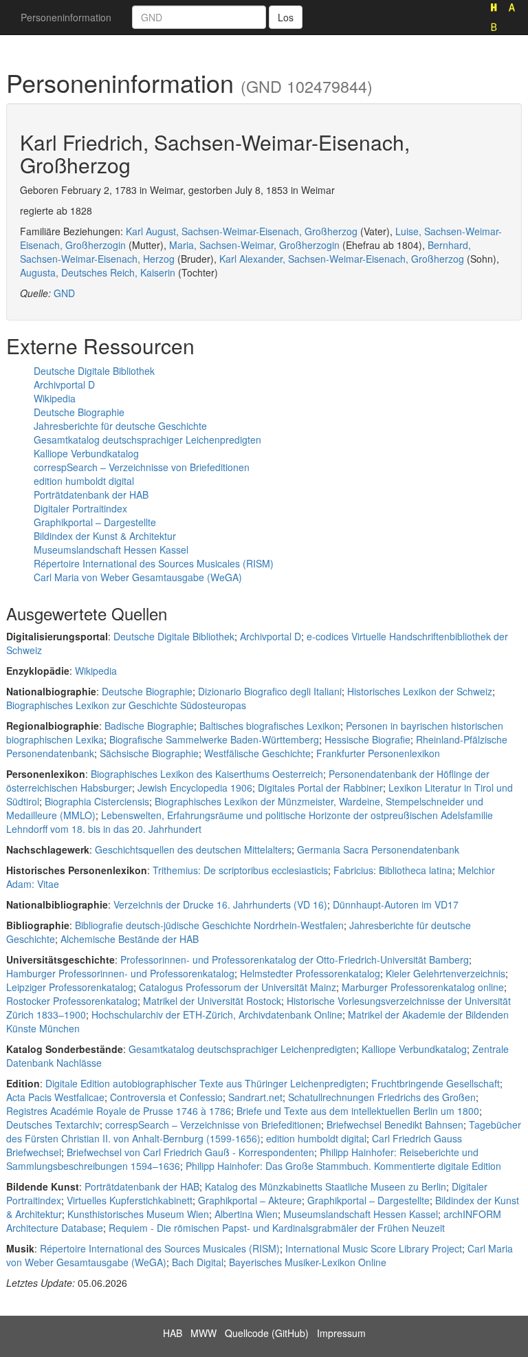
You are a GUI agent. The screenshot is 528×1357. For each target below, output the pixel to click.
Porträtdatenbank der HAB (91, 494)
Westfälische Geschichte (257, 753)
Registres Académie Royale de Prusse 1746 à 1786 (118, 1111)
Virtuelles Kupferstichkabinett (129, 1200)
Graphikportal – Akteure (250, 1200)
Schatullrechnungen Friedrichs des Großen (382, 1097)
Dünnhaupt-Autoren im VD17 (396, 904)
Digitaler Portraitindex (80, 508)
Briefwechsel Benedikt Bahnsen (395, 1124)
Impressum (341, 1333)
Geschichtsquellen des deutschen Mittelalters (193, 849)
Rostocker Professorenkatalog (72, 1001)
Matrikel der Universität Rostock (212, 1001)
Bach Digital (197, 1262)
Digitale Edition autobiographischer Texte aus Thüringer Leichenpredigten (205, 1083)
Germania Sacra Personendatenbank (378, 849)
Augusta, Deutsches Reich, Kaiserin (97, 272)
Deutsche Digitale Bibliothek (94, 371)
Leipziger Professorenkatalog (69, 987)
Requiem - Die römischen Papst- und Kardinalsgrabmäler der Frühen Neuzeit (277, 1228)
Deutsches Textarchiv (53, 1124)
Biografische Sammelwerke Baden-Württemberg (214, 739)
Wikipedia (55, 398)
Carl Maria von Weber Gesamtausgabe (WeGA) (138, 577)
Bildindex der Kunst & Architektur (105, 536)
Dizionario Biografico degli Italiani (270, 691)
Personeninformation (66, 17)
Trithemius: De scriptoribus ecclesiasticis (240, 870)
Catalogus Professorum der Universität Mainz (237, 987)
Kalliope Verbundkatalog (86, 453)
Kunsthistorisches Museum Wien (138, 1214)
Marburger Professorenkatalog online (423, 987)
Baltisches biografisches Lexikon (269, 725)
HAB (172, 1333)
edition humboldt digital (84, 481)
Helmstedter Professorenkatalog (310, 973)
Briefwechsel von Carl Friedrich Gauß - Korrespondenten (190, 1152)
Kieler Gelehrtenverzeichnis (445, 973)
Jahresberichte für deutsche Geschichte (120, 426)
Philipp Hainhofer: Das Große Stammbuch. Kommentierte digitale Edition (343, 1166)
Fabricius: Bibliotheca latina (392, 870)
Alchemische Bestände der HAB (129, 939)
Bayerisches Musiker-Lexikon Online (307, 1262)
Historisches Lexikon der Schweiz (419, 691)
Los (286, 17)
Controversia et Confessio (166, 1097)
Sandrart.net (255, 1097)
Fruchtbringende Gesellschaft (435, 1083)
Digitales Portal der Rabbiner (320, 787)
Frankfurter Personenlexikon (378, 753)
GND (64, 293)
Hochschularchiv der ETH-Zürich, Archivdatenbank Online (216, 1014)
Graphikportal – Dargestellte (95, 522)
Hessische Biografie (367, 739)
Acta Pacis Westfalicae (55, 1097)
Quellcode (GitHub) (267, 1333)
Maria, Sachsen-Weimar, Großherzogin (254, 245)
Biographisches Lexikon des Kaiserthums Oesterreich (207, 774)
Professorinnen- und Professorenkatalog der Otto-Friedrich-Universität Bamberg (294, 959)
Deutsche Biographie (79, 412)
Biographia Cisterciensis (97, 801)
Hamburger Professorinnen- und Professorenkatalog (120, 973)
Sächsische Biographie (149, 753)
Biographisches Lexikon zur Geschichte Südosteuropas (126, 705)
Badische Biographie (149, 725)
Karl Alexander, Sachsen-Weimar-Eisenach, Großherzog (341, 258)
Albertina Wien (246, 1214)
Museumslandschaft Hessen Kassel (111, 549)
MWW (203, 1333)
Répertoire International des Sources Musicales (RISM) (154, 563)
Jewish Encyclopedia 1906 (195, 787)
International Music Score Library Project (373, 1248)
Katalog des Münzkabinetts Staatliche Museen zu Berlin (325, 1186)
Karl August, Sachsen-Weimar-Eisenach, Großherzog (242, 231)
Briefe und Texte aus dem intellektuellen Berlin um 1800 (357, 1111)
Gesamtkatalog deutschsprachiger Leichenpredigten (147, 439)
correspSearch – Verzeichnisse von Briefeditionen (142, 467)
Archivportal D (64, 384)
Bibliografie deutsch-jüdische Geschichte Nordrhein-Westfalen (209, 925)
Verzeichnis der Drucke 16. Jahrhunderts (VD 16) (220, 904)
